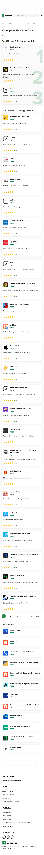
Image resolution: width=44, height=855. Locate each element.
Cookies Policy (7, 819)
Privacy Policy (6, 812)
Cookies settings (7, 826)
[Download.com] (7, 15)
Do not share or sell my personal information (16, 823)
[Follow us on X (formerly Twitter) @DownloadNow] (8, 837)
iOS (3, 24)
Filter (3, 36)
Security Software (21, 24)
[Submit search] (14, 15)
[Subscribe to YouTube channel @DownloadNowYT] (12, 837)
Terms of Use (6, 816)
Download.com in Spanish (10, 802)
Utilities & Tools (37, 24)
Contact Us (5, 798)
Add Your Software (8, 795)
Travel (29, 24)
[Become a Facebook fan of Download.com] (4, 837)
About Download (7, 791)
